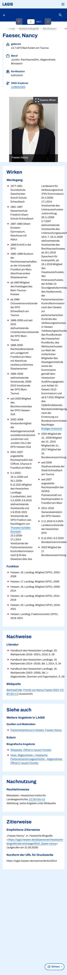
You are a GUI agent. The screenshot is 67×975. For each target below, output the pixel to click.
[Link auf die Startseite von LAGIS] (19, 4)
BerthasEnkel (14, 690)
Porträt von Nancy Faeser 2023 (41, 690)
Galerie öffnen (47, 100)
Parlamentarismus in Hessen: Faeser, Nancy (36, 730)
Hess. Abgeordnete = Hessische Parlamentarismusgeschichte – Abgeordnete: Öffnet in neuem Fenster (36, 759)
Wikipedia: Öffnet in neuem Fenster (30, 750)
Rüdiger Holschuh (51, 428)
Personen (10, 28)
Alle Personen (50, 28)
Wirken (55, 966)
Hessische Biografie (29, 28)
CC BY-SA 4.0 (37, 799)
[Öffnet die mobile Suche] (60, 15)
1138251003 (18, 87)
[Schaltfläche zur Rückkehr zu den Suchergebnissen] (5, 15)
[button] (63, 4)
